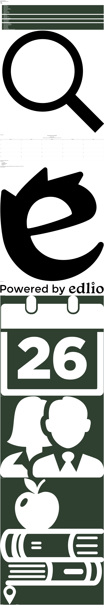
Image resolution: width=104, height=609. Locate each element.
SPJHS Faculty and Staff (7, 8)
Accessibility (3, 162)
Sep (55, 137)
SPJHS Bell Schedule (6, 16)
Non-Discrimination (4, 163)
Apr (48, 137)
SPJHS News (5, 10)
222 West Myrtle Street (3, 166)
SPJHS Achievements (6, 12)
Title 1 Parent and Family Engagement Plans (9, 29)
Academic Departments (7, 19)
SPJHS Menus (5, 17)
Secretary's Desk (6, 7)
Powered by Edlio (2, 295)
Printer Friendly (54, 135)
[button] (4, 4)
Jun (51, 137)
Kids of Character (6, 26)
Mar (46, 137)
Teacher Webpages (6, 20)
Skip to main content (3, 0)
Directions (5, 13)
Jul (52, 137)
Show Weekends (49, 135)
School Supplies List (6, 28)
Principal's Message (6, 6)
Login (1, 281)
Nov (58, 137)
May (49, 137)
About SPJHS (5, 5)
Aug (54, 137)
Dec (60, 137)
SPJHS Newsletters (6, 11)
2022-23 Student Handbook (7, 23)
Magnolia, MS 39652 (9, 166)
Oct (57, 137)
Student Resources (6, 25)
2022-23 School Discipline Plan (8, 24)
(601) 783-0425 (16, 166)
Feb (45, 137)
